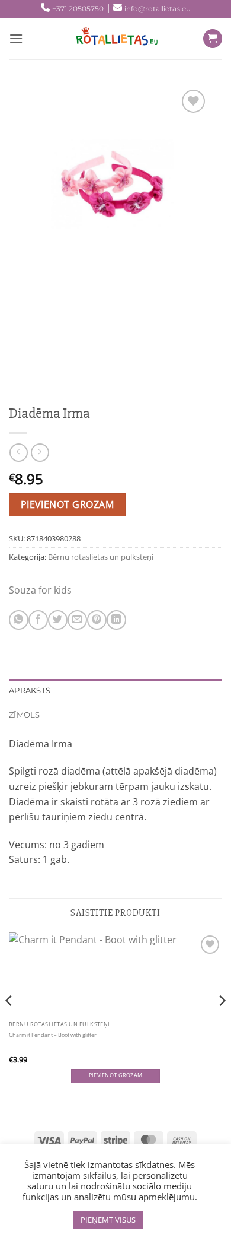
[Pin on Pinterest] (97, 620)
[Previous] (9, 1024)
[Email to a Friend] (77, 620)
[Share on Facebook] (38, 620)
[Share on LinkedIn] (116, 620)
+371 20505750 (78, 8)
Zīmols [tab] (24, 714)
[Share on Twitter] (58, 620)
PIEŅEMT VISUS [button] (108, 1219)
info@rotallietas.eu (157, 8)
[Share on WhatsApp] (18, 620)
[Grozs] (212, 39)
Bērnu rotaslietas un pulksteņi (100, 556)
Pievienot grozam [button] (115, 1075)
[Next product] (18, 452)
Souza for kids (40, 589)
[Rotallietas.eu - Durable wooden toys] (113, 38)
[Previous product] (40, 452)
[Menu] (16, 38)
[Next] (221, 1024)
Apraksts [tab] (29, 690)
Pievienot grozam (67, 504)
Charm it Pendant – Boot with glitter (53, 1035)
